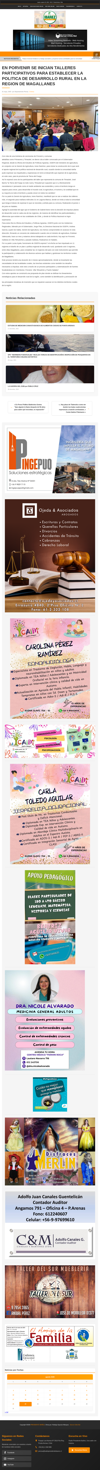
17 (13, 1399)
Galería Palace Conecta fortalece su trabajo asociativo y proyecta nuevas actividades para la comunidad (40, 58)
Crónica (31, 91)
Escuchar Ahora (81, 1450)
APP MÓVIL (25, 6)
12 (37, 1395)
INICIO (19, 6)
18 (25, 1399)
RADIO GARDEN (60, 6)
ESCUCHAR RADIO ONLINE (36, 6)
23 (86, 1399)
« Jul (6, 1412)
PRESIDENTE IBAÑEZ (38, 1425)
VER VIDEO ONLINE (49, 6)
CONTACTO (79, 6)
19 (37, 1399)
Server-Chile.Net (75, 1425)
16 (86, 1395)
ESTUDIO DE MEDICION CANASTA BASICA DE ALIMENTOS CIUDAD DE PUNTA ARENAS (41, 325)
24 (13, 1404)
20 (50, 1399)
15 (74, 1395)
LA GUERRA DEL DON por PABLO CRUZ (23, 386)
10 (13, 1395)
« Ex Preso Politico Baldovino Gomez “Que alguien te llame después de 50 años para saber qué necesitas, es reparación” (29, 407)
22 (74, 1399)
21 (62, 1399)
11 (25, 1395)
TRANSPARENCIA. (70, 6)
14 (62, 1395)
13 (50, 1395)
